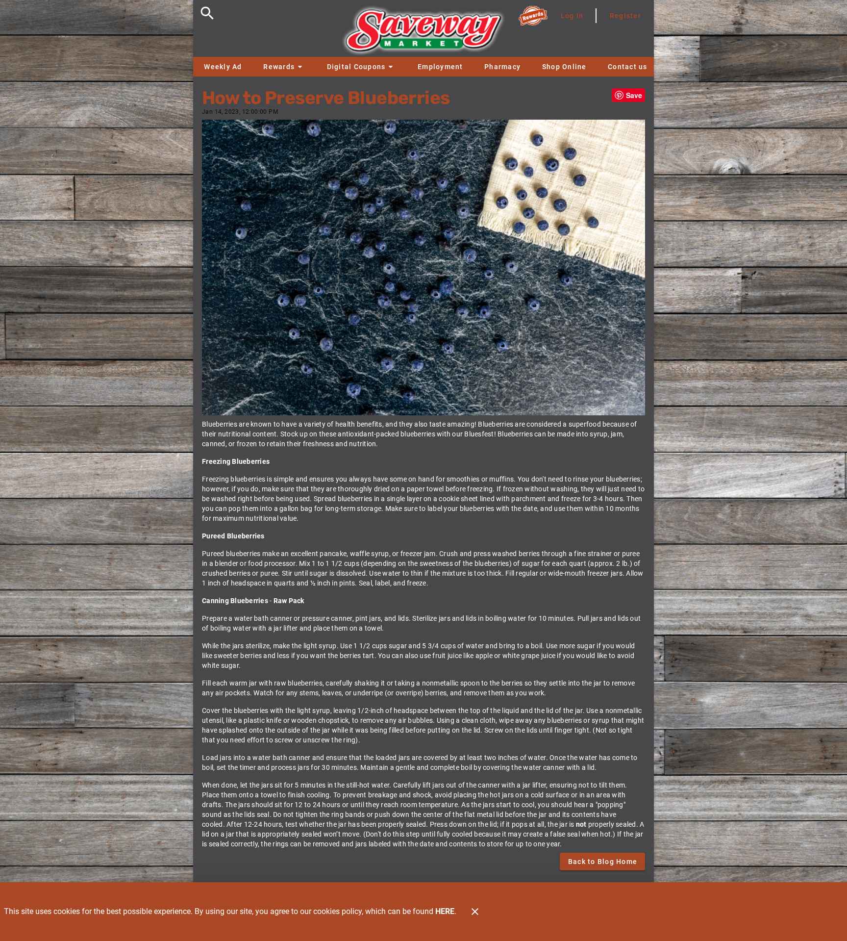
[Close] (475, 911)
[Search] (207, 13)
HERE (444, 911)
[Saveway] (423, 33)
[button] (284, 66)
